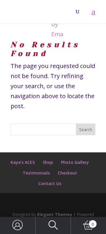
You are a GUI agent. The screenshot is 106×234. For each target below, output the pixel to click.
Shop (48, 162)
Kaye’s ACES (23, 162)
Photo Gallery (75, 162)
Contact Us (49, 183)
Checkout (67, 173)
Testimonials (36, 173)
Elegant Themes (54, 214)
